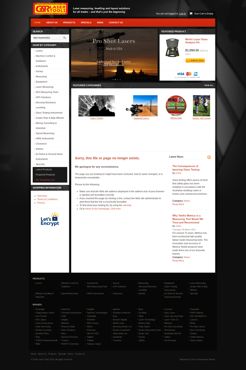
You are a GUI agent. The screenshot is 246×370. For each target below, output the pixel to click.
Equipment (41, 81)
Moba (192, 323)
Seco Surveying (197, 330)
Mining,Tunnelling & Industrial (46, 125)
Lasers (39, 50)
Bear (141, 309)
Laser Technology (147, 319)
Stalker (90, 337)
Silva (63, 333)
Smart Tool (144, 333)
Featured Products (45, 174)
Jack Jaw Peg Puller (173, 316)
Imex (115, 316)
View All (209, 85)
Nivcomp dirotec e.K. (122, 326)
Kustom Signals (120, 319)
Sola (38, 337)
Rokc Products (68, 330)
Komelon (91, 319)
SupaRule (117, 337)
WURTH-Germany (70, 344)
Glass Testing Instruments (49, 112)
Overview (42, 196)
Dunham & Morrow (121, 313)
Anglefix (90, 309)
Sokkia (193, 333)
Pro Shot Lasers (197, 326)
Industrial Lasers (141, 118)
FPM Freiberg (196, 313)
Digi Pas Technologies (97, 313)
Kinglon (64, 319)
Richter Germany (44, 330)
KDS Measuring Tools (47, 92)
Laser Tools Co (171, 319)
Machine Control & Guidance (45, 58)
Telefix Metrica (197, 337)
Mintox (212, 359)
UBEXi (142, 340)
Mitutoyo (168, 323)
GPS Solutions (43, 97)
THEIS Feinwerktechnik (47, 340)
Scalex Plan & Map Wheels (50, 118)
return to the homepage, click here (103, 208)
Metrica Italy (176, 118)
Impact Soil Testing (202, 118)
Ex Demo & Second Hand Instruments (49, 156)
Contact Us (116, 22)
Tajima (167, 337)
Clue (193, 359)
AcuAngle (40, 309)
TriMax (90, 340)
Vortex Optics (196, 340)
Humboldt (91, 316)
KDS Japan (41, 319)
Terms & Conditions (47, 199)
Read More (178, 204)
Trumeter (117, 340)
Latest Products (44, 169)
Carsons (168, 309)
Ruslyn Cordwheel (121, 330)
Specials (86, 22)
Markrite (65, 323)
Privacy (41, 202)
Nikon (89, 326)
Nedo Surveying (43, 326)
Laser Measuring (44, 87)
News (100, 22)
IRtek (141, 316)
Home (37, 22)
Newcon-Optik (68, 326)
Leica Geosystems (44, 323)
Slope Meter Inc (120, 333)
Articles (39, 149)
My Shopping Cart (45, 180)
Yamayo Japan (94, 344)
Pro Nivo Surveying (173, 326)
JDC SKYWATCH (198, 316)
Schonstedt (169, 330)
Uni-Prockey (170, 340)
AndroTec (65, 309)
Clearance (41, 143)
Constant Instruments (71, 313)
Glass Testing (96, 118)
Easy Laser (169, 313)
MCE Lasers (93, 323)
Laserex (194, 319)
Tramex (65, 340)
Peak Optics (144, 326)
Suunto (142, 337)
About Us (51, 22)
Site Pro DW (92, 333)
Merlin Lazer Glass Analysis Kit (196, 41)
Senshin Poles (42, 333)
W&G (38, 344)
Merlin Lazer (118, 323)
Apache (116, 309)
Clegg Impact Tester (45, 313)
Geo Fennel (41, 316)
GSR (63, 316)
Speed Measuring (45, 133)
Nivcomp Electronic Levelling (46, 105)
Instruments (42, 66)
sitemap (127, 205)
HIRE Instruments (45, 138)
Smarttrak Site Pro (172, 333)
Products (69, 22)
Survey (39, 71)
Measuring (41, 76)
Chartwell (194, 309)
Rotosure (91, 330)
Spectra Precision (69, 337)
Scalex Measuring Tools (150, 330)
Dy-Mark (143, 313)
